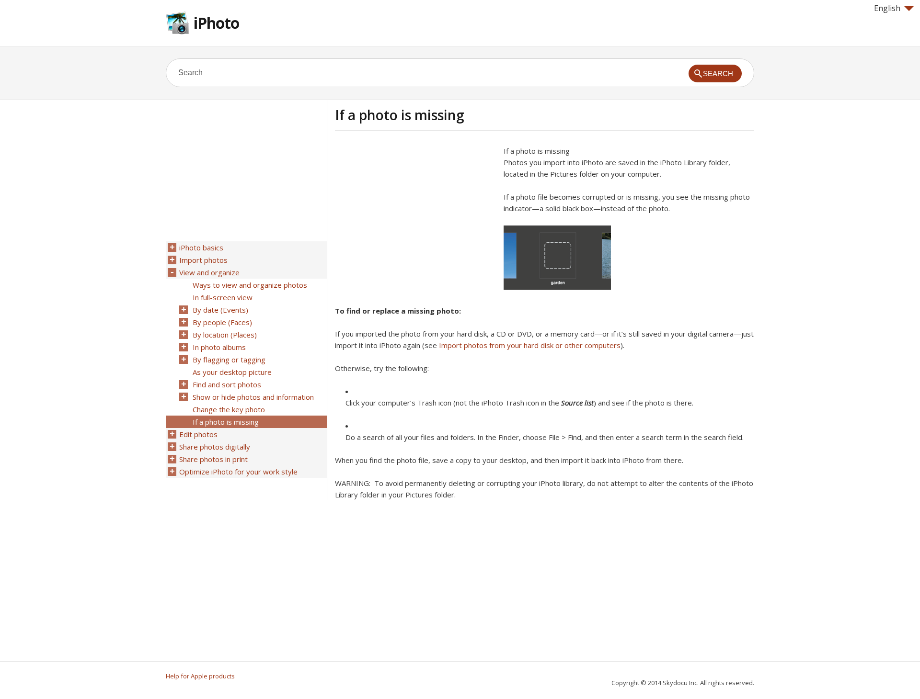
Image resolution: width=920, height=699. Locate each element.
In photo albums (219, 347)
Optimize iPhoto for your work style (238, 471)
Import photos (203, 260)
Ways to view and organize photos (250, 285)
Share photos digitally (214, 446)
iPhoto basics (201, 247)
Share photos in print (213, 459)
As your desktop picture (232, 372)
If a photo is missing (226, 422)
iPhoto (216, 22)
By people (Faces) (222, 322)
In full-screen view (223, 297)
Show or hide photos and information (253, 397)
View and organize (209, 272)
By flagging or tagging (229, 359)
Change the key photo (229, 409)
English (887, 8)
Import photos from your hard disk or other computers (530, 345)
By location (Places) (225, 334)
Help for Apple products (200, 676)
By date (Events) (220, 310)
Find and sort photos (227, 384)
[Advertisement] (415, 212)
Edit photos (198, 434)
